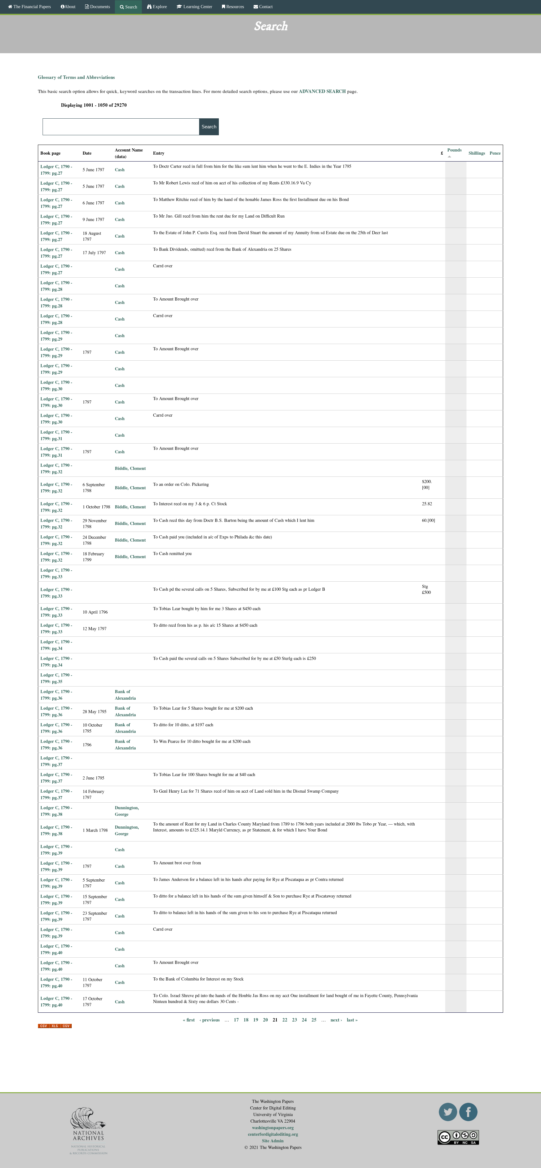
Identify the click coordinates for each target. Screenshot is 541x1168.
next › (336, 1019)
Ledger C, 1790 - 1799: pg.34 (56, 644)
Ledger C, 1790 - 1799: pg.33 (56, 573)
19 (255, 1019)
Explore (159, 6)
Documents (99, 6)
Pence (495, 153)
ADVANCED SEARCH (322, 91)
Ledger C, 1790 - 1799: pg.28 (56, 285)
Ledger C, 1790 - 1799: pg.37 (56, 761)
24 (304, 1019)
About (69, 6)
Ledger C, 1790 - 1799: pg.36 (56, 694)
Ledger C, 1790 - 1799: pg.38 (56, 810)
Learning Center (197, 6)
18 (246, 1019)
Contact (265, 6)
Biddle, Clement (130, 468)
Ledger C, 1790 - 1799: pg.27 (56, 169)
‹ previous (209, 1019)
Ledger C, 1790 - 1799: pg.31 (56, 435)
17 (236, 1019)
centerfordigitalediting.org (273, 1134)
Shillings (477, 153)
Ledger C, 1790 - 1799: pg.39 (56, 849)
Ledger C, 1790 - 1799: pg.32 (56, 468)
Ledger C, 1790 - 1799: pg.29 (56, 335)
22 (284, 1019)
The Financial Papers (31, 6)
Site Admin (273, 1140)
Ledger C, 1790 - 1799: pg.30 (56, 385)
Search (130, 7)
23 (294, 1019)
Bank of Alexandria (125, 694)
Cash (120, 169)
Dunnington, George (127, 810)
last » (352, 1019)
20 (265, 1019)
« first (189, 1019)
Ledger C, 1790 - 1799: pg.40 (56, 949)
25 (314, 1019)
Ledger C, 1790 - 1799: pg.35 (56, 678)
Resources (234, 6)
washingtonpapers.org (273, 1127)
